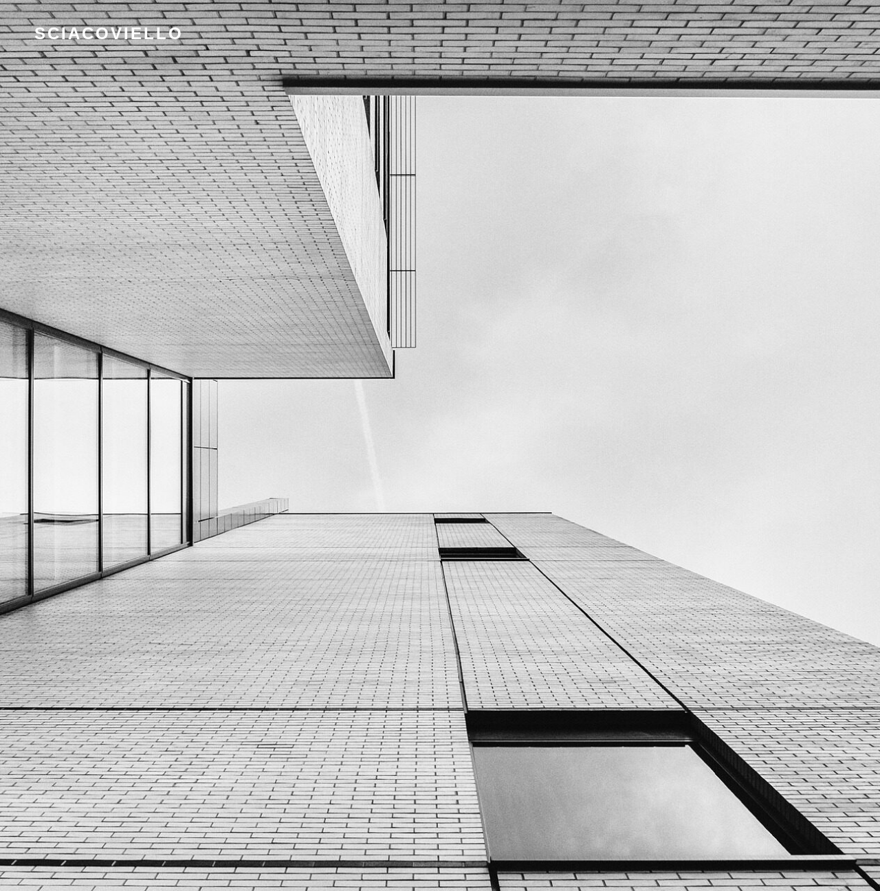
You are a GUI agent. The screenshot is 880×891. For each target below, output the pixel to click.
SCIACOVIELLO (109, 33)
